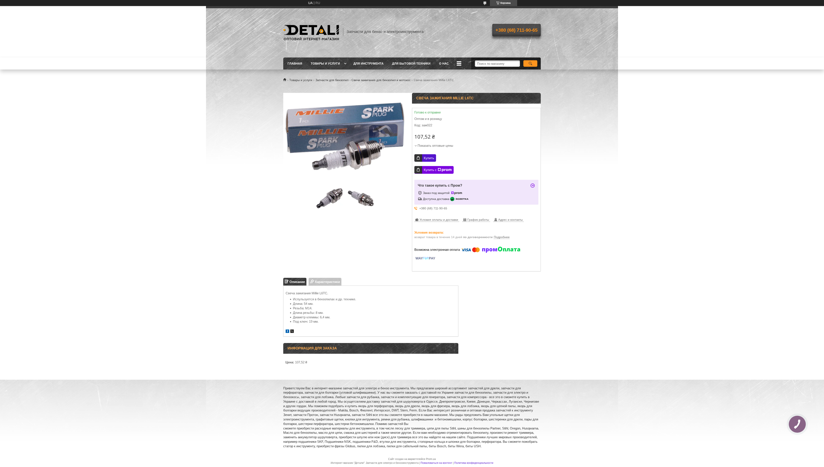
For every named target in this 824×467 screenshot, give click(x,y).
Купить (429, 158)
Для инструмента (368, 63)
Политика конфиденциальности (473, 462)
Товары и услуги (325, 63)
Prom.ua (431, 459)
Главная (295, 63)
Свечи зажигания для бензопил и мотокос (380, 80)
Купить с (430, 170)
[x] (292, 332)
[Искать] (530, 63)
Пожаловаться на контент (436, 462)
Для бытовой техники (411, 63)
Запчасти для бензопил (331, 80)
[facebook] (287, 332)
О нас (444, 63)
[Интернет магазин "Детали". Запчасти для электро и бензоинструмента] (311, 31)
